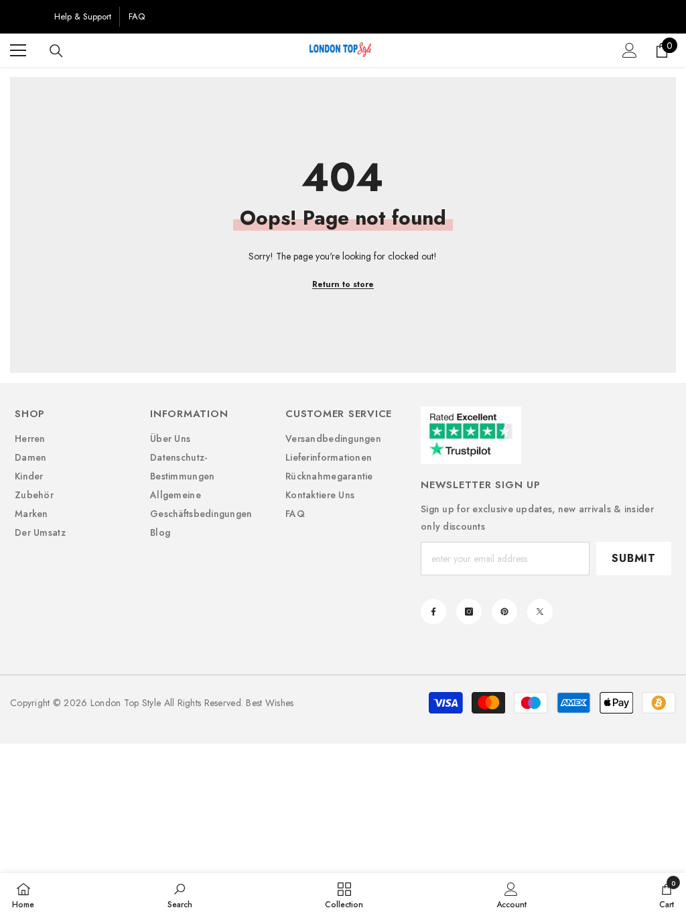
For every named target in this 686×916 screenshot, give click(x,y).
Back (28, 16)
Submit (634, 558)
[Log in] (629, 50)
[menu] (18, 50)
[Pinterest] (504, 611)
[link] (180, 894)
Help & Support (82, 16)
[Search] (56, 51)
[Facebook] (433, 611)
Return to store (343, 284)
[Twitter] (540, 611)
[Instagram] (469, 611)
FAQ (137, 16)
